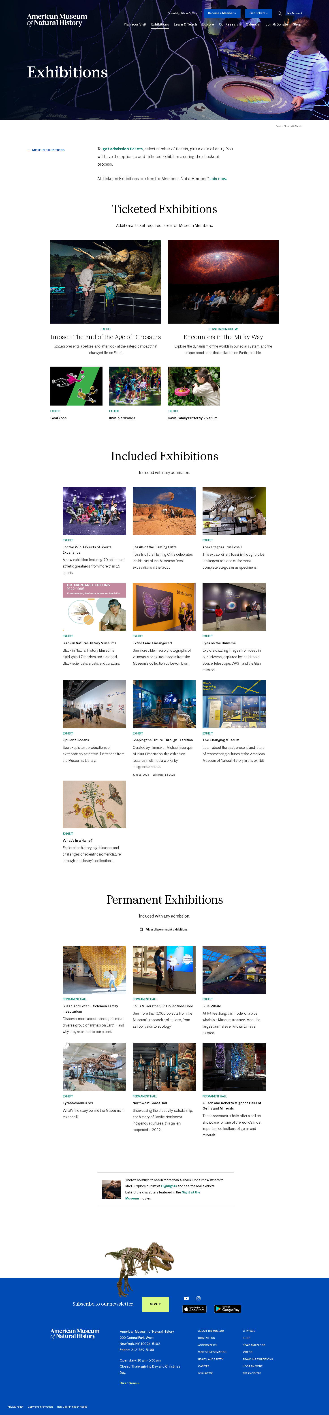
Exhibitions (67, 73)
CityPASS (249, 1331)
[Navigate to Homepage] (57, 20)
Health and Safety (210, 1359)
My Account (294, 13)
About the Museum (211, 1331)
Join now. (218, 179)
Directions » (129, 1383)
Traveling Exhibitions (258, 1359)
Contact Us (206, 1338)
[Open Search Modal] (280, 13)
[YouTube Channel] (185, 1298)
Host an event (253, 1366)
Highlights (169, 1186)
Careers (203, 1366)
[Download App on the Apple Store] (194, 1309)
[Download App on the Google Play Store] (227, 1309)
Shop (246, 1338)
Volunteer (205, 1373)
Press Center (252, 1373)
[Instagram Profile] (197, 1298)
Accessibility (207, 1345)
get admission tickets (123, 149)
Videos (247, 1352)
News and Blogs (254, 1345)
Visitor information (212, 1352)
